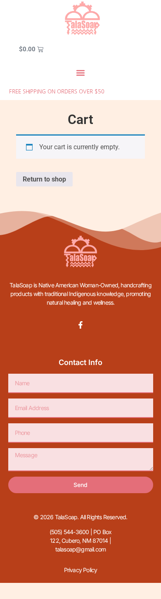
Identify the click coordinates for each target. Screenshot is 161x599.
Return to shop (44, 179)
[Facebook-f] (80, 325)
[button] (81, 72)
